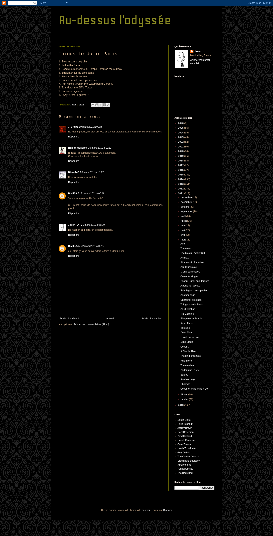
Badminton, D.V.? (189, 370)
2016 (181, 170)
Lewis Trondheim (186, 448)
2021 (181, 146)
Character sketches (190, 300)
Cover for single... (189, 276)
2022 (181, 141)
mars (184, 239)
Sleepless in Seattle (191, 318)
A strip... (184, 257)
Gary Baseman (185, 432)
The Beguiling (185, 473)
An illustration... (188, 309)
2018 (181, 160)
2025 (181, 127)
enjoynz (146, 510)
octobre (185, 206)
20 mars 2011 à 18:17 (92, 172)
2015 (181, 174)
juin (183, 225)
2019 (181, 156)
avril (183, 234)
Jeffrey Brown (184, 428)
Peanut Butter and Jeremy (194, 281)
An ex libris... (187, 323)
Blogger (167, 510)
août (183, 216)
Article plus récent (69, 318)
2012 (181, 188)
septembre (187, 211)
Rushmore (186, 360)
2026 (181, 123)
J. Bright (73, 126)
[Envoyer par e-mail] (93, 105)
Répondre (73, 136)
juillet (184, 220)
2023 (181, 137)
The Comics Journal (188, 456)
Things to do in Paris (191, 304)
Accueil (110, 318)
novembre (186, 202)
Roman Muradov (77, 147)
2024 (181, 132)
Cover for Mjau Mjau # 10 (194, 388)
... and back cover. (190, 271)
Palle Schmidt (184, 424)
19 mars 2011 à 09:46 (91, 126)
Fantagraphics (185, 468)
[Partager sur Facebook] (104, 105)
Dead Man (186, 332)
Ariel (182, 243)
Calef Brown (184, 444)
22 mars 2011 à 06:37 (93, 246)
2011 (181, 193)
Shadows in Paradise (192, 262)
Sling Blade (186, 342)
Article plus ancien (151, 318)
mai (183, 230)
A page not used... (190, 285)
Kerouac (185, 328)
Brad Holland (184, 436)
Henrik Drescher (186, 440)
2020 (181, 151)
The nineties (187, 365)
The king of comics (190, 356)
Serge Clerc (183, 420)
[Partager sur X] (101, 105)
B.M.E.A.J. (74, 193)
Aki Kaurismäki (188, 267)
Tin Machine (187, 314)
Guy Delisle (183, 452)
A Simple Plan (188, 351)
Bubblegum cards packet (193, 290)
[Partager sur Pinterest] (108, 105)
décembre (186, 197)
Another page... (188, 295)
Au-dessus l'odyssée (115, 20)
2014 (181, 179)
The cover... (186, 248)
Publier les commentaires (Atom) (91, 324)
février (184, 394)
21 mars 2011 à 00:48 (93, 193)
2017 (181, 165)
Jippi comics (184, 464)
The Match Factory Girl (192, 253)
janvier (185, 399)
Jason (71, 224)
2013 (181, 184)
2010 (181, 405)
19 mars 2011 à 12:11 (100, 147)
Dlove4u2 (73, 172)
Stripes (184, 374)
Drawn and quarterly (188, 460)
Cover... (184, 346)
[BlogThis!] (97, 105)
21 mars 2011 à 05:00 (93, 224)
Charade (185, 384)
